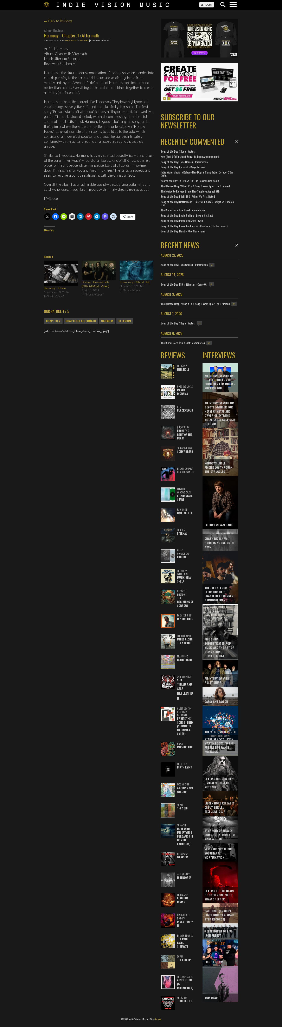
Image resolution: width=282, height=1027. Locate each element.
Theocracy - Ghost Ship (135, 282)
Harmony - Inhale (55, 288)
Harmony (107, 321)
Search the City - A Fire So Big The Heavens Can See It (190, 180)
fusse (158, 1019)
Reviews (84, 40)
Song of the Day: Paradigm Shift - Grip (182, 220)
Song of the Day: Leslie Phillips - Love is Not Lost (187, 215)
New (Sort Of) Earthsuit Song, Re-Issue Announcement (190, 156)
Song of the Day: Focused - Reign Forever (183, 167)
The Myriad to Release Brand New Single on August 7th (190, 191)
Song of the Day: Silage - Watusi (178, 151)
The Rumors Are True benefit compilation (183, 210)
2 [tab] (169, 98)
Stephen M (71, 40)
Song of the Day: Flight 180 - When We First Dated (188, 196)
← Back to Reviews (58, 21)
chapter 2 (53, 321)
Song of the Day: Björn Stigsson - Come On (184, 284)
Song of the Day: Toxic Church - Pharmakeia (184, 162)
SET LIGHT (206, 4)
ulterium (124, 321)
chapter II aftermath (81, 321)
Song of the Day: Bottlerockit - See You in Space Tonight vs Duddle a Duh (197, 203)
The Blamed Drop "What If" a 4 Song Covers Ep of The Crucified (195, 186)
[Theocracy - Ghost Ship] (136, 270)
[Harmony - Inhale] (61, 273)
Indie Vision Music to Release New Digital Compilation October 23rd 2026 (197, 173)
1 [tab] (164, 98)
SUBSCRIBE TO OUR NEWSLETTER (187, 120)
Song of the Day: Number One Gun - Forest (183, 231)
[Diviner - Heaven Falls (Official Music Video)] (98, 270)
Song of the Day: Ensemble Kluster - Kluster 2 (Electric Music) (194, 226)
